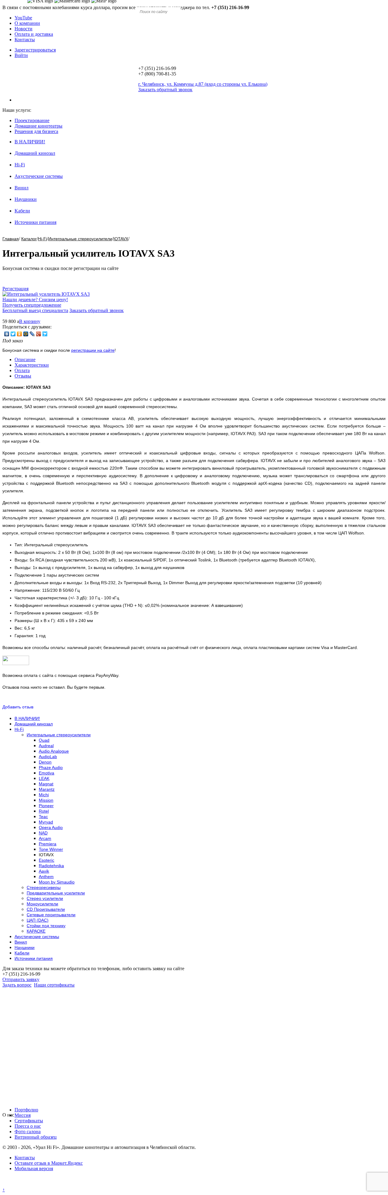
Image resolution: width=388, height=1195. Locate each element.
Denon (45, 762)
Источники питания (35, 222)
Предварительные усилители (56, 892)
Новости (23, 28)
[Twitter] (13, 334)
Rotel (44, 811)
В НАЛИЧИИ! (30, 141)
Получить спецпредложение (31, 305)
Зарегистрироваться (35, 49)
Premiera (47, 843)
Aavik (44, 871)
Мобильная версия (34, 1168)
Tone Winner (51, 849)
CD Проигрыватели (46, 909)
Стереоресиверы (44, 887)
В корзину (29, 321)
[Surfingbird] (45, 334)
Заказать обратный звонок (96, 310)
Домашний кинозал (35, 153)
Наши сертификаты (54, 984)
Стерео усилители (45, 898)
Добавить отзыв (17, 706)
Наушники (26, 199)
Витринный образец (36, 1137)
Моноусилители (42, 903)
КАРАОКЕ (36, 931)
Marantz (47, 789)
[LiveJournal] (32, 334)
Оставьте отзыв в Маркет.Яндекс (49, 1163)
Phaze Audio (51, 767)
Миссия (23, 1115)
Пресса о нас (28, 1126)
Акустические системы (39, 176)
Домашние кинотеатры (38, 125)
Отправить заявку (20, 979)
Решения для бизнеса (36, 131)
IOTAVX (120, 238)
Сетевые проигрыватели (51, 914)
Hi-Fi (20, 164)
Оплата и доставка (34, 34)
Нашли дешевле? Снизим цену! (35, 299)
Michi (44, 794)
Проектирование (32, 120)
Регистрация (15, 288)
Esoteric (46, 860)
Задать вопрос (17, 984)
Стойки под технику (46, 925)
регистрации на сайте (93, 350)
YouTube (23, 17)
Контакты (25, 39)
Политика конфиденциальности (35, 1184)
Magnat (46, 783)
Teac (43, 816)
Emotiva (46, 773)
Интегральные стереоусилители (80, 238)
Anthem (46, 876)
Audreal (46, 745)
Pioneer (46, 805)
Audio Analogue (54, 751)
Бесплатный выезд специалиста (35, 310)
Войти (21, 55)
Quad (44, 740)
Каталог (29, 238)
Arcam (45, 838)
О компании (27, 23)
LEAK (44, 778)
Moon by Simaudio (57, 882)
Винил (21, 187)
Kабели (22, 210)
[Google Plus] (38, 334)
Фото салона (28, 1131)
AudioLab (48, 756)
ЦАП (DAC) (37, 920)
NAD (43, 833)
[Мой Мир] (26, 334)
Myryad (46, 822)
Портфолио (26, 1109)
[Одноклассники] (19, 334)
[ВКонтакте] (7, 334)
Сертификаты (29, 1120)
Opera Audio (51, 827)
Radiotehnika (51, 865)
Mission (46, 800)
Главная (10, 238)
